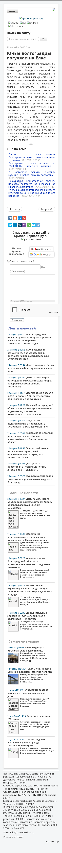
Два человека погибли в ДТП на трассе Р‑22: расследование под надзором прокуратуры (30, 396)
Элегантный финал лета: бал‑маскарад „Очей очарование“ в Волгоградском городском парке (28, 453)
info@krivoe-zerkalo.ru (22, 832)
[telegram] (38, 225)
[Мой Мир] (20, 218)
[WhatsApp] (29, 225)
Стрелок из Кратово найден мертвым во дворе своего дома (28, 697)
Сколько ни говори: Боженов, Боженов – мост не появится (30, 675)
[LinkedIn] (15, 225)
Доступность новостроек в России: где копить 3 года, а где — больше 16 (26, 466)
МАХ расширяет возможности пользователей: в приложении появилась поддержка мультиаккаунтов (28, 354)
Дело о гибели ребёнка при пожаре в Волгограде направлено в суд (30, 368)
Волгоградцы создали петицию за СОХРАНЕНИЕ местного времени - (31, 166)
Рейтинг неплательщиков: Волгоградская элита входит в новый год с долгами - (31, 157)
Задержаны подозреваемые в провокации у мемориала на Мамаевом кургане (27, 423)
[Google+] (24, 218)
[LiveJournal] (20, 225)
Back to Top (52, 841)
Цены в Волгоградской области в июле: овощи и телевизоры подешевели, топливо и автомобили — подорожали (30, 409)
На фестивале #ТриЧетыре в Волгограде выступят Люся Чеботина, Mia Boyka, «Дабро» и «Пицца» (29, 595)
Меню (13, 11)
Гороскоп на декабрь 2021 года (29, 722)
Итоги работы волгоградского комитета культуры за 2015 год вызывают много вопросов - (31, 192)
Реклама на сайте (13, 837)
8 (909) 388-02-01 (35, 815)
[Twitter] (10, 225)
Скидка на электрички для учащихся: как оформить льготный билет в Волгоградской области (30, 437)
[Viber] (24, 225)
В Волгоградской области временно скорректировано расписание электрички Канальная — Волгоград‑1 (29, 339)
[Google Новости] (41, 254)
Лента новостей (22, 328)
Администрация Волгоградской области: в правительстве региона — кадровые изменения (28, 567)
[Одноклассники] (15, 218)
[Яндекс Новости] (41, 249)
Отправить (17, 320)
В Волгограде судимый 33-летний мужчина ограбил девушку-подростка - (31, 174)
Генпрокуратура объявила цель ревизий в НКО (28, 654)
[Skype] (34, 225)
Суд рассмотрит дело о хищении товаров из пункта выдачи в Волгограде (30, 479)
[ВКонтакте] (10, 218)
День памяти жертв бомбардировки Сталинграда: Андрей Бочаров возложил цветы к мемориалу (29, 382)
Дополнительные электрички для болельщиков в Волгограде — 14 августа (29, 620)
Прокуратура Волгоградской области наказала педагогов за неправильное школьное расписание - (31, 183)
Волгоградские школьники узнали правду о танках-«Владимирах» (30, 746)
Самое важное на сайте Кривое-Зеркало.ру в (31, 234)
